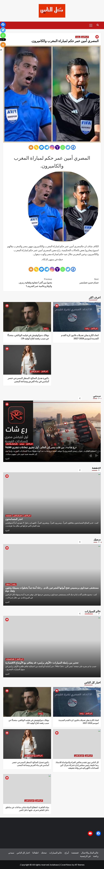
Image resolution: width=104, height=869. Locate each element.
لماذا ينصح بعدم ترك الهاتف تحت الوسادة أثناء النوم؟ (30, 590)
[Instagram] (52, 147)
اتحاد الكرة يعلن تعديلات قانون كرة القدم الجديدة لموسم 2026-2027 (80, 337)
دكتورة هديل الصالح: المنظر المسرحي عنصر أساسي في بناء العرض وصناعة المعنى (28, 380)
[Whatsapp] (62, 147)
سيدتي (8, 441)
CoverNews (65, 864)
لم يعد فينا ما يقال (13, 519)
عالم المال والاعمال (90, 852)
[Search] (97, 25)
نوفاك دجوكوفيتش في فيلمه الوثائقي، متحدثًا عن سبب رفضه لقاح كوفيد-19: (28, 337)
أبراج (67, 852)
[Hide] (1, 50)
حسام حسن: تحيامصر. (89, 281)
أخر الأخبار (85, 37)
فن (89, 856)
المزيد (7, 459)
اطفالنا (35, 852)
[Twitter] (68, 147)
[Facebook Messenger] (41, 147)
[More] (31, 147)
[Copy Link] (36, 147)
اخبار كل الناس (35, 371)
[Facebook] (73, 147)
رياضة (78, 37)
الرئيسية (83, 856)
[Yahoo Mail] (57, 147)
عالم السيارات (10, 656)
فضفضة (8, 516)
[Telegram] (46, 147)
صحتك (8, 587)
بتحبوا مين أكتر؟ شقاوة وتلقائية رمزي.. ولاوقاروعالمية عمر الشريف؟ (35, 282)
